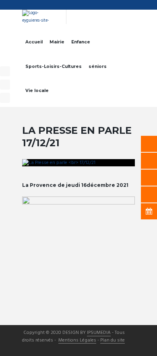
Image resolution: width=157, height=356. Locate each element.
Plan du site (112, 341)
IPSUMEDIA (99, 333)
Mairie (57, 42)
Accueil (34, 42)
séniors (98, 66)
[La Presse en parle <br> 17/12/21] (78, 162)
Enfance (80, 42)
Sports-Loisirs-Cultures (53, 66)
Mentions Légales (77, 341)
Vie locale (37, 90)
